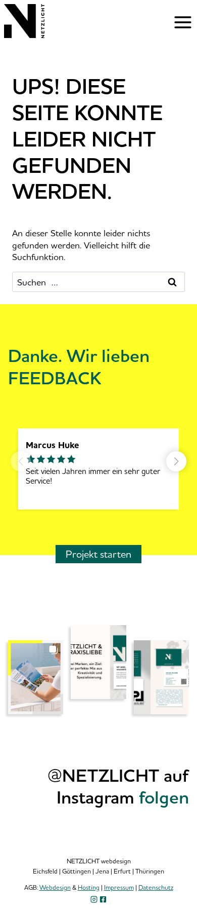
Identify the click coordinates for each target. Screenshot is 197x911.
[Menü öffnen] (183, 22)
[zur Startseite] (24, 34)
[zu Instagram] (93, 899)
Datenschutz (155, 887)
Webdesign (55, 887)
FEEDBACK (55, 378)
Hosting (89, 887)
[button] (176, 461)
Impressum (119, 887)
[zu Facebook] (103, 899)
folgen (164, 797)
